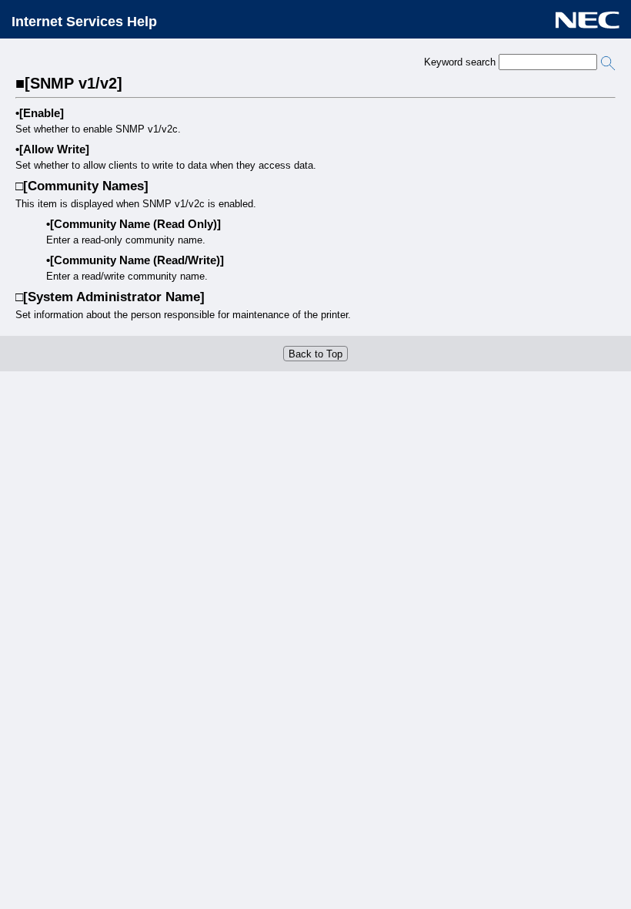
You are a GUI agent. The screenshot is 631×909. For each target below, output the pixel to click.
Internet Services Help (84, 22)
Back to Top (315, 354)
